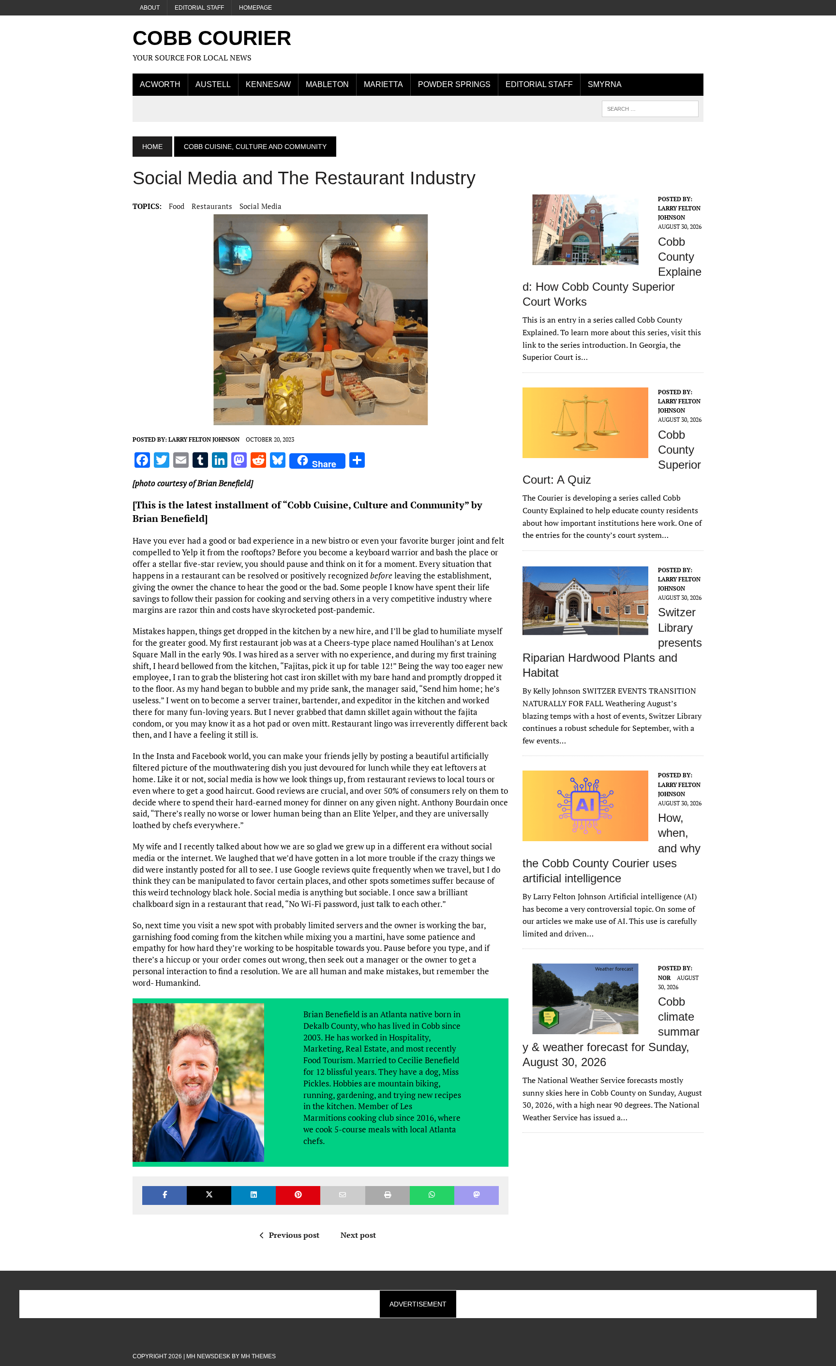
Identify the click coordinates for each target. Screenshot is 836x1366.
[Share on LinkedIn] (253, 1195)
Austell (213, 84)
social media (260, 206)
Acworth (160, 84)
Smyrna (605, 84)
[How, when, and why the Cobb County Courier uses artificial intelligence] (585, 835)
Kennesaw (268, 84)
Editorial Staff (199, 7)
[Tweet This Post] (209, 1195)
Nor (664, 977)
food (176, 206)
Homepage (255, 7)
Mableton (327, 84)
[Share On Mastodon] (476, 1195)
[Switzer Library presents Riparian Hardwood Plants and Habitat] (585, 629)
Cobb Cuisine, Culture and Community (375, 504)
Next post (358, 1235)
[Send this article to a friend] (342, 1195)
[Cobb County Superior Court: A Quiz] (585, 451)
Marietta (383, 84)
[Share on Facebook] (164, 1195)
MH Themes (258, 1356)
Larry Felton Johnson (203, 439)
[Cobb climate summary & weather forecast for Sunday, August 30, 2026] (585, 1028)
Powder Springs (454, 84)
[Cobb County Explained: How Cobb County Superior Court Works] (585, 258)
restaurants (212, 206)
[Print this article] (387, 1195)
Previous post (294, 1235)
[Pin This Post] (298, 1195)
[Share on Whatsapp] (432, 1195)
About (150, 7)
